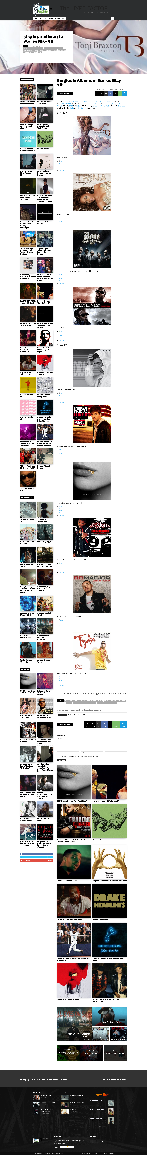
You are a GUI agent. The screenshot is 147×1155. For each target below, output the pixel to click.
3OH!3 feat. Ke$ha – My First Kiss (70, 503)
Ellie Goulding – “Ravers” (26, 565)
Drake (61, 48)
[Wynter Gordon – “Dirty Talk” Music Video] (65, 1097)
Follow (50, 857)
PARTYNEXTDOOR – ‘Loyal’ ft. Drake (28, 302)
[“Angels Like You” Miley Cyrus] (65, 1104)
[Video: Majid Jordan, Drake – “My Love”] (28, 432)
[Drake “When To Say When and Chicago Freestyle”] (28, 212)
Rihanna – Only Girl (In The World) (43, 693)
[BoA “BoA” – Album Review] (28, 809)
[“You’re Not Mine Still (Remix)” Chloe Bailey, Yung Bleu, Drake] (45, 186)
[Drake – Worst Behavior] (45, 456)
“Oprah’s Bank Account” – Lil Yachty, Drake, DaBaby (26, 251)
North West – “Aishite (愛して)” (27, 637)
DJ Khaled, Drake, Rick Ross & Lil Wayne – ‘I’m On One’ (71, 841)
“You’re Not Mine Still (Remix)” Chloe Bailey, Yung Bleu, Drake (44, 198)
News (26, 46)
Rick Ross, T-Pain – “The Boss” (48, 1102)
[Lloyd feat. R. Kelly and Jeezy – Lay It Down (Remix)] (45, 832)
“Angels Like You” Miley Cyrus (77, 1102)
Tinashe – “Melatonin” (42, 520)
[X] (115, 93)
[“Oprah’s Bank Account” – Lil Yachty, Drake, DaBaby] (28, 239)
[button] (112, 18)
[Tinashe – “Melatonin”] (45, 510)
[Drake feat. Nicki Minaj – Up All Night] (45, 338)
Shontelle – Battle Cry (75, 1109)
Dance (38, 517)
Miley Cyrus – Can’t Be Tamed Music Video (43, 1079)
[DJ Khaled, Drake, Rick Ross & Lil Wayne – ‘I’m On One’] (74, 821)
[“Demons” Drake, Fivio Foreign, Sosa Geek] (28, 186)
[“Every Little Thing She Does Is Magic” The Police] (36, 1111)
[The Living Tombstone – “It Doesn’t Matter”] (68, 1053)
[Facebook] (110, 93)
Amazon (61, 170)
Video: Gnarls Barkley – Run (47, 1095)
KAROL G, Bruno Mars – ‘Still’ (27, 614)
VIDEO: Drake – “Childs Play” (26, 373)
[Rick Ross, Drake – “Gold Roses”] (28, 314)
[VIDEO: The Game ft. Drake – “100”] (28, 456)
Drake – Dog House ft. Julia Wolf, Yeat (43, 126)
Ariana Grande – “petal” (44, 661)
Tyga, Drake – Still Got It (28, 489)
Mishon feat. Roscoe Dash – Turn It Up (72, 560)
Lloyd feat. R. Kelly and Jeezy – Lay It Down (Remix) (44, 844)
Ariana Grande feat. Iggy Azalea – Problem (28, 843)
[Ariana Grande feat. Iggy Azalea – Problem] (28, 832)
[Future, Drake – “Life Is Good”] (45, 291)
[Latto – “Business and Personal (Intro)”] (28, 115)
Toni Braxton (28, 52)
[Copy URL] (97, 93)
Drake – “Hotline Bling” (27, 396)
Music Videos (40, 737)
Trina (35, 52)
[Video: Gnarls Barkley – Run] (36, 1097)
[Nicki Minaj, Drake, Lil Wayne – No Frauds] (28, 265)
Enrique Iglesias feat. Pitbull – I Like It (72, 446)
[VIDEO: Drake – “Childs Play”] (28, 363)
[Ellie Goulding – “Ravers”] (28, 555)
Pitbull (54, 50)
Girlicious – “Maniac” (115, 1079)
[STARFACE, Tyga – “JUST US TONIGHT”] (45, 577)
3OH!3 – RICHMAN (27, 102)
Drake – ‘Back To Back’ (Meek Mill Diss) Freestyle (44, 444)
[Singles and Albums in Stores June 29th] (109, 862)
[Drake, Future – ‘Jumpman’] (45, 385)
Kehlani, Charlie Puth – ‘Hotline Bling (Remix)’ (44, 419)
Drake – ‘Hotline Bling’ (27, 418)
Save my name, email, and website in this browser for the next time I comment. (78, 756)
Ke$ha (36, 50)
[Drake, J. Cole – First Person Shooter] (28, 162)
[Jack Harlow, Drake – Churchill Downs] (45, 162)
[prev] (122, 715)
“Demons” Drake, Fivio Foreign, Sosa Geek (27, 197)
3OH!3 (25, 48)
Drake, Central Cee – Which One (27, 150)
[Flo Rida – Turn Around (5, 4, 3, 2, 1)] (45, 706)
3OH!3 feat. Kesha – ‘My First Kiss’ (28, 692)
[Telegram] (124, 93)
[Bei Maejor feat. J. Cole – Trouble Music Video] (109, 980)
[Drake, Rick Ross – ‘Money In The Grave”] (45, 314)
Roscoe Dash (62, 50)
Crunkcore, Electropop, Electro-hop (27, 103)
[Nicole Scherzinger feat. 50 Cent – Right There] (45, 783)
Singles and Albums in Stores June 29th (109, 881)
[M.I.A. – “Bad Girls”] (45, 809)
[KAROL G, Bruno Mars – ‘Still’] (28, 604)
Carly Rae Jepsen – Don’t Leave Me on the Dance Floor (28, 590)
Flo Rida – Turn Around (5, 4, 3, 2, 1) (44, 717)
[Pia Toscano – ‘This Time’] (28, 706)
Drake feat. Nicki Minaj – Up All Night (44, 350)
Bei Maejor (40, 48)
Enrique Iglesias (28, 50)
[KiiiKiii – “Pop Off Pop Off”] (28, 532)
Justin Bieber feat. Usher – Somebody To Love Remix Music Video (45, 768)
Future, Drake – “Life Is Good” (44, 302)
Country (38, 562)
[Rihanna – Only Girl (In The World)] (45, 681)
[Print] (106, 93)
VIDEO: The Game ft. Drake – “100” (27, 467)
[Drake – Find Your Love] (74, 862)
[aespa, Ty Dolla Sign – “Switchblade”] (100, 1034)
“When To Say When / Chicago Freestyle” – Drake (44, 251)
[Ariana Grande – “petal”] (45, 650)
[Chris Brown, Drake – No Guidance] (28, 338)
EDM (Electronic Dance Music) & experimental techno (98, 1120)
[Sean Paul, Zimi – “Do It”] (45, 604)
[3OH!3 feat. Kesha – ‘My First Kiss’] (28, 681)
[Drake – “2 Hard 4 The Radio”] (45, 92)
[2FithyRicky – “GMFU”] (91, 1053)
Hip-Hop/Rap (22, 517)
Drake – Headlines (100, 920)
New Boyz (48, 50)
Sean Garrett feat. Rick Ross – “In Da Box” (27, 766)
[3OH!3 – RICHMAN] (28, 92)
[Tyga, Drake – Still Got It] (28, 479)
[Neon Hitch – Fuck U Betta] (28, 730)
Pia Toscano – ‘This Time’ (26, 716)
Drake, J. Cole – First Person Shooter (27, 173)
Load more (101, 1126)
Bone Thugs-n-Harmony (51, 48)
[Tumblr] (94, 1141)
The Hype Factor (100, 89)
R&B (38, 539)
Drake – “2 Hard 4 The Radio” (44, 103)
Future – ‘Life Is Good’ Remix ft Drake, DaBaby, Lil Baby (45, 277)
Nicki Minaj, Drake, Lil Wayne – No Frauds (28, 277)
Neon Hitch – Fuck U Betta (28, 741)
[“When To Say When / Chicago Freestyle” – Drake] (45, 239)
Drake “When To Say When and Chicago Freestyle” (27, 225)
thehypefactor (66, 58)
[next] (124, 715)
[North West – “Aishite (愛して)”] (28, 626)
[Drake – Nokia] (45, 139)
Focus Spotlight (23, 790)
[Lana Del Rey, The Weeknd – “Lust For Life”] (28, 783)
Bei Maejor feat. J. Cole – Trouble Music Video (107, 1000)
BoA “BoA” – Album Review (26, 820)
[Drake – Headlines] (109, 901)
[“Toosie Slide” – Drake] (45, 212)
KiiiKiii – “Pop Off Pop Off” (27, 543)
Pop (38, 584)
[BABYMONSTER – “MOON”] (118, 1034)
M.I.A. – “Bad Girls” (43, 820)
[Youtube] (102, 1141)
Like (51, 853)
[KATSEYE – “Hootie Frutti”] (111, 1111)
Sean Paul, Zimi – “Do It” (44, 614)
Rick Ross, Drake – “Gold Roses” (28, 324)
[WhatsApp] (120, 93)
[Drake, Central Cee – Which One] (28, 139)
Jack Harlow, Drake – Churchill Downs (45, 173)
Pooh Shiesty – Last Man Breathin (43, 638)
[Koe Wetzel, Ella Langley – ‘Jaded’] (45, 555)
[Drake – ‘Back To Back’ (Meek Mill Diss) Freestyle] (45, 432)
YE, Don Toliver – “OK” (27, 520)
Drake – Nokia (43, 149)
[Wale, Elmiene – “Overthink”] (28, 650)
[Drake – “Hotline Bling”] (28, 385)
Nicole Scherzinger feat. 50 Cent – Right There (45, 795)
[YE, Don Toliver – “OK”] (28, 510)
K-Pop (21, 539)
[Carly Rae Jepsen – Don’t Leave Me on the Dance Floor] (28, 577)
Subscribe (49, 860)
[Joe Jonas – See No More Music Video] (45, 730)
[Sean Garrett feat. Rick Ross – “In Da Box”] (28, 754)
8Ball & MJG (32, 48)
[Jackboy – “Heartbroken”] (115, 1053)
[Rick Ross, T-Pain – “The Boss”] (36, 1104)
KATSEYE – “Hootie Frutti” (97, 1109)
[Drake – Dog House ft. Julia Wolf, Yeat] (45, 115)
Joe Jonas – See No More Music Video (44, 742)
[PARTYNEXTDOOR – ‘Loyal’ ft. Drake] (28, 291)
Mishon (42, 50)
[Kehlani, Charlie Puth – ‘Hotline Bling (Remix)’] (45, 408)
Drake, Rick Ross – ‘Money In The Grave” (45, 325)
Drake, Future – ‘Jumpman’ (44, 396)
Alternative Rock (68, 1049)
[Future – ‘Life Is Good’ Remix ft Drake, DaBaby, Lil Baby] (45, 265)
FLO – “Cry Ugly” (44, 542)
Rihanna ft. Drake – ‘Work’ (45, 373)
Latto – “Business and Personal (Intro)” (28, 126)
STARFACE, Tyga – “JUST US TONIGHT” (45, 589)
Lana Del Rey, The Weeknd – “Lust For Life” (27, 794)
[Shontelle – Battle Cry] (65, 1111)
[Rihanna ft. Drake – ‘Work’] (45, 363)
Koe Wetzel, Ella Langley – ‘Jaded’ (44, 565)
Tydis (39, 52)
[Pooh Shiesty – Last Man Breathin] (45, 626)
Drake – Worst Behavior (43, 467)
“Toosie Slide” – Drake (44, 223)
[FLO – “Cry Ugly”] (45, 532)
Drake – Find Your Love (66, 390)
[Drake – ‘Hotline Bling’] (28, 408)
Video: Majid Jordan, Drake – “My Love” (27, 444)
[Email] (101, 93)
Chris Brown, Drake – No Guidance (25, 350)
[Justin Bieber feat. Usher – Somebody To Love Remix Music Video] (45, 754)
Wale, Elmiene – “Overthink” (27, 661)
